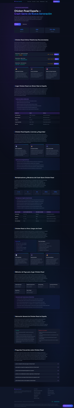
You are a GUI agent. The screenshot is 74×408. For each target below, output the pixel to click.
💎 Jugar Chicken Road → (68, 405)
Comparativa (36, 396)
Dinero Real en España (37, 392)
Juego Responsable (51, 390)
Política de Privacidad (51, 392)
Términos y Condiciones (51, 393)
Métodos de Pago (36, 398)
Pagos (46, 1)
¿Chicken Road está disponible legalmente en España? (36, 370)
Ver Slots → (56, 63)
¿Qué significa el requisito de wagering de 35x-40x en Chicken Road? (36, 367)
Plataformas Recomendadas (38, 390)
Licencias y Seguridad (37, 393)
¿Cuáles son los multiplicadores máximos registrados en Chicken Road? (36, 373)
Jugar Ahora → (56, 1)
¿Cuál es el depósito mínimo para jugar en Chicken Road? (36, 363)
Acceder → (17, 24)
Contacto (49, 395)
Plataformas (29, 1)
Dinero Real (33, 1)
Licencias (37, 1)
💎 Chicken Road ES (18, 1)
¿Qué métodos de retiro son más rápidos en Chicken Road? (36, 380)
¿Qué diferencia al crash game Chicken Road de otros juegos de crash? (36, 377)
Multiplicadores (42, 1)
